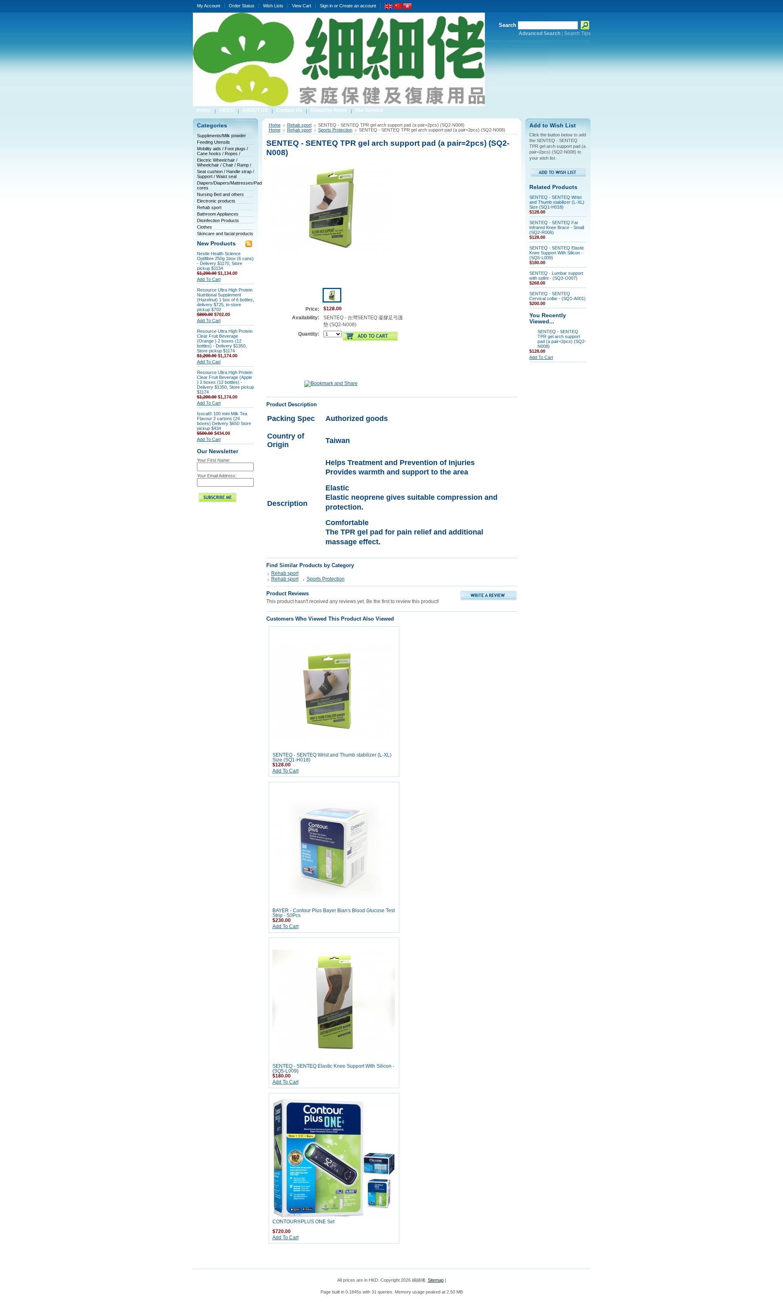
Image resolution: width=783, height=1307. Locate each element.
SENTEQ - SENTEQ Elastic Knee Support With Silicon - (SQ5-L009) (556, 252)
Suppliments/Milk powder (221, 135)
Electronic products (216, 200)
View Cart (301, 5)
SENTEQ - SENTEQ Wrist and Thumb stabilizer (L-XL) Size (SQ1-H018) (556, 202)
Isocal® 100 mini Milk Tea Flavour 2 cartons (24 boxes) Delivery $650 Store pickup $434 (224, 421)
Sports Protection (335, 129)
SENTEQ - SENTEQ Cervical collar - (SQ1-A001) (557, 296)
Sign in (326, 5)
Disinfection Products (218, 220)
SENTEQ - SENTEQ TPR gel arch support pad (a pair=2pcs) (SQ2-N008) (561, 339)
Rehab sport (209, 207)
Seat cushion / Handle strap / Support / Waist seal (225, 174)
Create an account (357, 5)
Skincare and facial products (225, 233)
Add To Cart (209, 279)
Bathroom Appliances (218, 214)
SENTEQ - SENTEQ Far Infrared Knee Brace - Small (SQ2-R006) (556, 227)
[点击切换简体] (398, 7)
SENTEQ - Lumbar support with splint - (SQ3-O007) (556, 276)
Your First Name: (213, 460)
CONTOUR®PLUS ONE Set (303, 1221)
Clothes (204, 227)
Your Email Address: (217, 475)
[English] (389, 7)
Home (275, 124)
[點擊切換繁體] (407, 7)
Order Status (241, 5)
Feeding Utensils (213, 142)
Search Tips (577, 33)
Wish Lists (273, 5)
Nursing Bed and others (220, 194)
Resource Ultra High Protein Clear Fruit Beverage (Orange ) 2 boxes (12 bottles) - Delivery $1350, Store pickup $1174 (224, 341)
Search (507, 25)
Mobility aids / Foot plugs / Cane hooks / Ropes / (222, 151)
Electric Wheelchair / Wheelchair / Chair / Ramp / (224, 162)
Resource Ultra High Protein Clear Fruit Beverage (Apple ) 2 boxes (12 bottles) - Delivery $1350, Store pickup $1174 (225, 382)
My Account (208, 5)
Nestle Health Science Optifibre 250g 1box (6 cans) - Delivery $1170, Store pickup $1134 (225, 261)
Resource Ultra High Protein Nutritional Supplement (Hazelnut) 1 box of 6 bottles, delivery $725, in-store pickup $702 (225, 299)
